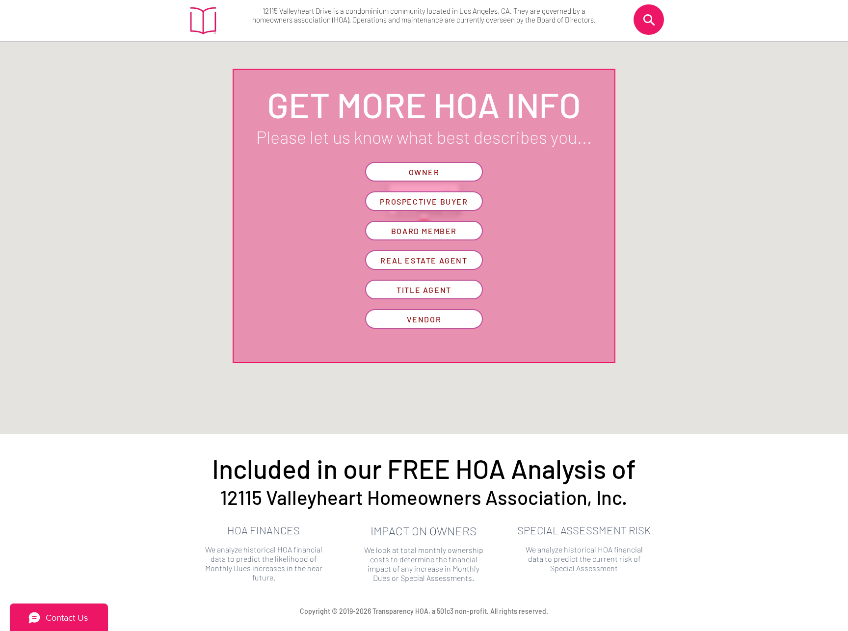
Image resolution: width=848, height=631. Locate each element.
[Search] (649, 19)
